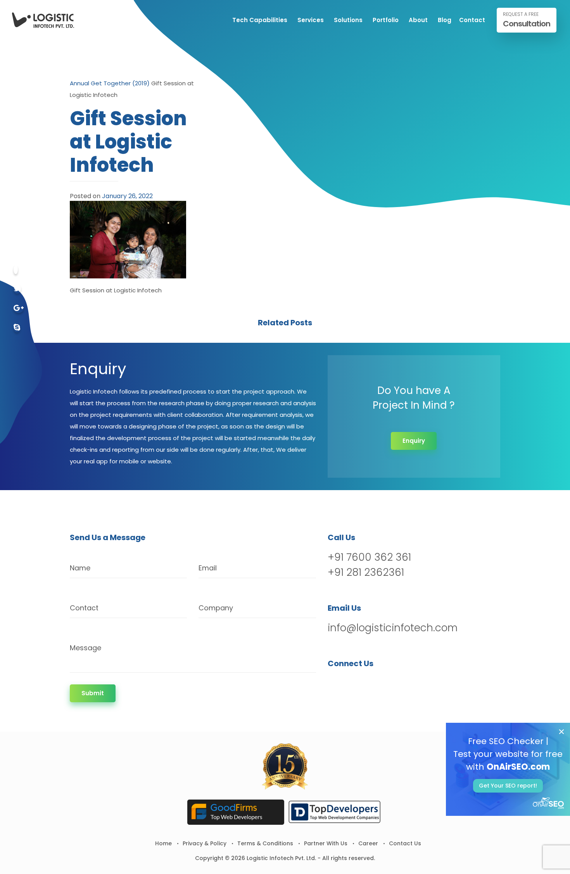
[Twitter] (17, 289)
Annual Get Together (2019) (110, 83)
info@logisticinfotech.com (393, 628)
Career (368, 843)
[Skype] (17, 327)
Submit (92, 693)
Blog (444, 20)
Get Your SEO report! (508, 785)
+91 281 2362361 (366, 572)
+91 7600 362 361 (369, 557)
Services (310, 20)
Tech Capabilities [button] (259, 20)
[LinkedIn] (374, 683)
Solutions (348, 20)
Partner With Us (325, 843)
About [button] (418, 20)
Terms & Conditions (265, 843)
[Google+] (19, 308)
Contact (472, 20)
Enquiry (413, 441)
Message (85, 648)
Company (216, 608)
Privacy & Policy (204, 843)
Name (80, 568)
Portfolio (386, 20)
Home (163, 843)
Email (208, 568)
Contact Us (405, 843)
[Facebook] (16, 269)
